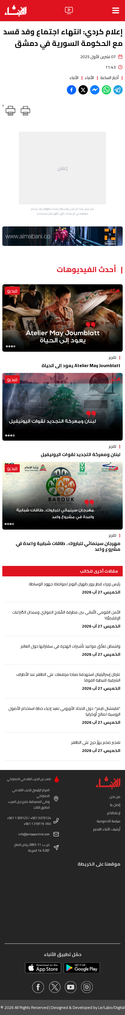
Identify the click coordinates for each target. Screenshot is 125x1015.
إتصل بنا (115, 804)
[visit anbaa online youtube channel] (71, 987)
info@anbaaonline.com (34, 834)
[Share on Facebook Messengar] (94, 89)
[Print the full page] (24, 109)
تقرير (112, 357)
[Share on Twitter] (83, 89)
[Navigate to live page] (69, 10)
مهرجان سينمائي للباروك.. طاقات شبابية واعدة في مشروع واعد (68, 546)
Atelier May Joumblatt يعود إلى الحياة (81, 365)
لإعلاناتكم (113, 813)
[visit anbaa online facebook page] (38, 987)
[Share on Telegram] (118, 89)
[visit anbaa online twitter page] (54, 987)
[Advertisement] (62, 168)
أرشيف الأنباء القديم (106, 829)
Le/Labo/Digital (111, 1007)
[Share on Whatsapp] (106, 89)
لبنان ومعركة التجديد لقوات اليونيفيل (80, 454)
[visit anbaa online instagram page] (87, 987)
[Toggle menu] (115, 10)
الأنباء (89, 78)
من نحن (115, 796)
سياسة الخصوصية (108, 821)
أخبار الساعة (109, 78)
